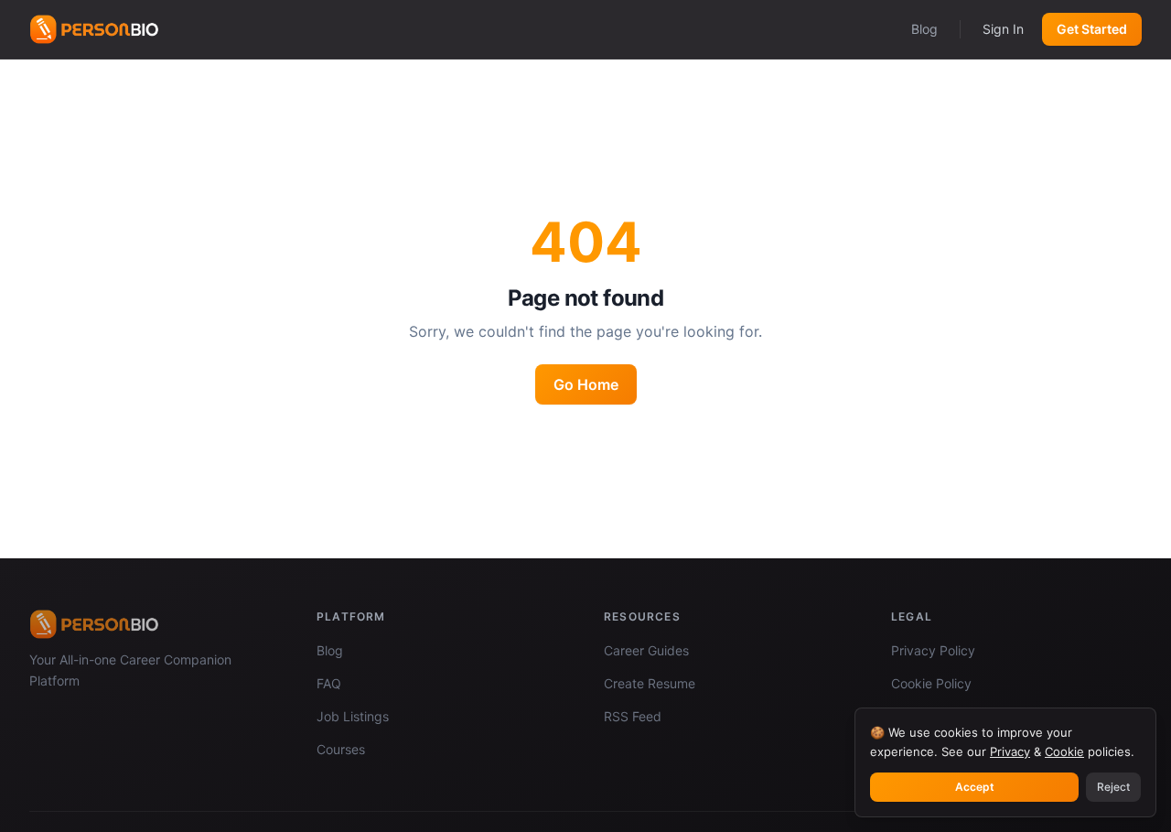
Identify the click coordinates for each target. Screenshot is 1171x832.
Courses (341, 749)
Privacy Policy (933, 650)
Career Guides (646, 650)
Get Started (1092, 29)
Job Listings (353, 716)
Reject (1113, 787)
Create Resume (649, 683)
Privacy (1010, 751)
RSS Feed (632, 716)
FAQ (329, 683)
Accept (974, 787)
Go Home (585, 384)
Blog (924, 29)
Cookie (1064, 751)
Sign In (1003, 29)
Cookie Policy (931, 683)
